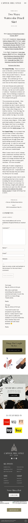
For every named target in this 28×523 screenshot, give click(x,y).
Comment (6, 228)
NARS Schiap (17, 128)
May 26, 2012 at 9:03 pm (12, 307)
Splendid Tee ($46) (14, 60)
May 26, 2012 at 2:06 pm (12, 287)
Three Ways (14, 10)
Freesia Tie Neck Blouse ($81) (12, 47)
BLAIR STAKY (11, 521)
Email (4, 253)
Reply (7, 301)
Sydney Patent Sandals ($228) (14, 49)
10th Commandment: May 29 (13, 207)
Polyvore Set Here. (14, 65)
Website (4, 259)
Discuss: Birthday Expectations (14, 202)
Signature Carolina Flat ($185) (14, 62)
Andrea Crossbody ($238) (14, 58)
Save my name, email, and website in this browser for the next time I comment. (13, 268)
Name (4, 248)
